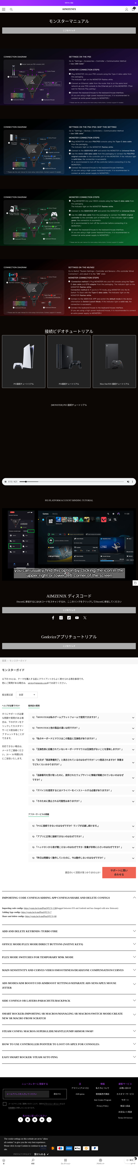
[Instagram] (61, 618)
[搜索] (11, 9)
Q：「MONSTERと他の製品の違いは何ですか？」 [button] (56, 728)
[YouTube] (77, 618)
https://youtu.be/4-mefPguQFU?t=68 (40, 916)
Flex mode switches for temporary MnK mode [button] (37, 957)
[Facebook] (53, 618)
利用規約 (11, 1108)
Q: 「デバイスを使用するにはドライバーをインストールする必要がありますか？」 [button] (72, 790)
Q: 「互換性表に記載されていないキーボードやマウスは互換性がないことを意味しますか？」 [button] (78, 749)
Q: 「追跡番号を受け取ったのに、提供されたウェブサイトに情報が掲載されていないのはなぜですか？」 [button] (78, 777)
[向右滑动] (132, 362)
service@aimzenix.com (37, 683)
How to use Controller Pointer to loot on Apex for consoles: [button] (51, 1044)
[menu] (3, 9)
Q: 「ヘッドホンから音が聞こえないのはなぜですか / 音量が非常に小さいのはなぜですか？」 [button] (77, 847)
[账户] (126, 9)
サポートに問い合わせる (119, 872)
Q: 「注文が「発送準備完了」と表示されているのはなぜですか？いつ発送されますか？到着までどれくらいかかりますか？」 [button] (78, 762)
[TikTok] (69, 618)
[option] (69, 3)
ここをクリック (69, 30)
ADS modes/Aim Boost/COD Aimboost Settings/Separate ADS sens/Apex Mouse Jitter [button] (59, 985)
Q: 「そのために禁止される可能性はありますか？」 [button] (57, 801)
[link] (33, 1161)
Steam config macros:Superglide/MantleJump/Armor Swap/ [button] (48, 1031)
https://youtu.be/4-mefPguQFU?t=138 (40, 908)
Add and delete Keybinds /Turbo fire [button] (30, 931)
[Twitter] (85, 618)
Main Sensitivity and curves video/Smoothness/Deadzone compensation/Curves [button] (63, 970)
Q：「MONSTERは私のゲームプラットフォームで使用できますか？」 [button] (66, 717)
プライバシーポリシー (52, 1104)
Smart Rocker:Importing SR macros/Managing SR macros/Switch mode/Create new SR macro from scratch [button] (62, 1016)
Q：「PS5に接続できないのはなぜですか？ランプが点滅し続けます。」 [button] (66, 826)
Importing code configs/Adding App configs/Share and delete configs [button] (56, 897)
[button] (27, 695)
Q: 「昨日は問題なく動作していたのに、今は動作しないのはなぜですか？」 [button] (69, 858)
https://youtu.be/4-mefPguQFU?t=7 (36, 912)
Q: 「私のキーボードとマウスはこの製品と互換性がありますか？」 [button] (65, 738)
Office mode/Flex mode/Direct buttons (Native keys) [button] (42, 944)
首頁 (4, 661)
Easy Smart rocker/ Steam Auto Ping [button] (30, 1057)
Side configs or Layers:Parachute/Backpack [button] (36, 1000)
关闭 (136, 3)
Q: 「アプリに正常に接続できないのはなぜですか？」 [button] (58, 836)
